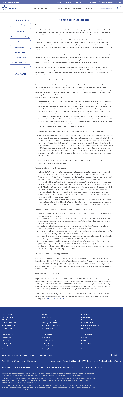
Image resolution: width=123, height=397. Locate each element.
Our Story (84, 338)
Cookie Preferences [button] (114, 361)
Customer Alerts (20, 57)
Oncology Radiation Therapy (51, 328)
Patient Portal (6, 320)
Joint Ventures (46, 338)
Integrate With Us (7, 340)
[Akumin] (10, 8)
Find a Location (86, 317)
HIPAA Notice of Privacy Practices (94, 361)
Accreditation (6, 349)
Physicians (89, 8)
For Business (47, 335)
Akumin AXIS (62, 8)
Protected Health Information (20, 30)
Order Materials (6, 343)
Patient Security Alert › (11, 2)
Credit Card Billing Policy (20, 62)
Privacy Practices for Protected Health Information (62, 367)
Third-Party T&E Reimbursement (20, 73)
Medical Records (107, 2)
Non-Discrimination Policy (20, 37)
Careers (71, 8)
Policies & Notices (20, 20)
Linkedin (120, 354)
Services (45, 314)
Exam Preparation (7, 317)
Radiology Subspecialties (49, 323)
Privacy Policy (20, 25)
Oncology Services (48, 349)
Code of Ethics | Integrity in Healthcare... (92, 367)
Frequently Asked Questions (90, 325)
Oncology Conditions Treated (51, 325)
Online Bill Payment (87, 323)
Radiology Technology (49, 320)
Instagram (116, 354)
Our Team (84, 340)
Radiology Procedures (9, 323)
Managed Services (47, 340)
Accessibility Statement (20, 42)
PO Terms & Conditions (20, 68)
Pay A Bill (92, 2)
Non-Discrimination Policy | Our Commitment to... (30, 367)
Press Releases (86, 343)
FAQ (119, 2)
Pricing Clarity (20, 52)
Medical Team (6, 346)
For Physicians (7, 335)
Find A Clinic (79, 2)
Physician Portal (7, 338)
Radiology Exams (47, 317)
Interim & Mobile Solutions (50, 346)
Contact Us (84, 349)
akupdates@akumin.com (55, 299)
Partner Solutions (48, 8)
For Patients (7, 314)
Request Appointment (88, 320)
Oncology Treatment (8, 328)
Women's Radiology (8, 325)
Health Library (85, 328)
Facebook (111, 354)
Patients (79, 8)
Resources (85, 314)
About (36, 8)
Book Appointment (64, 2)
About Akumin (87, 335)
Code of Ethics (20, 47)
